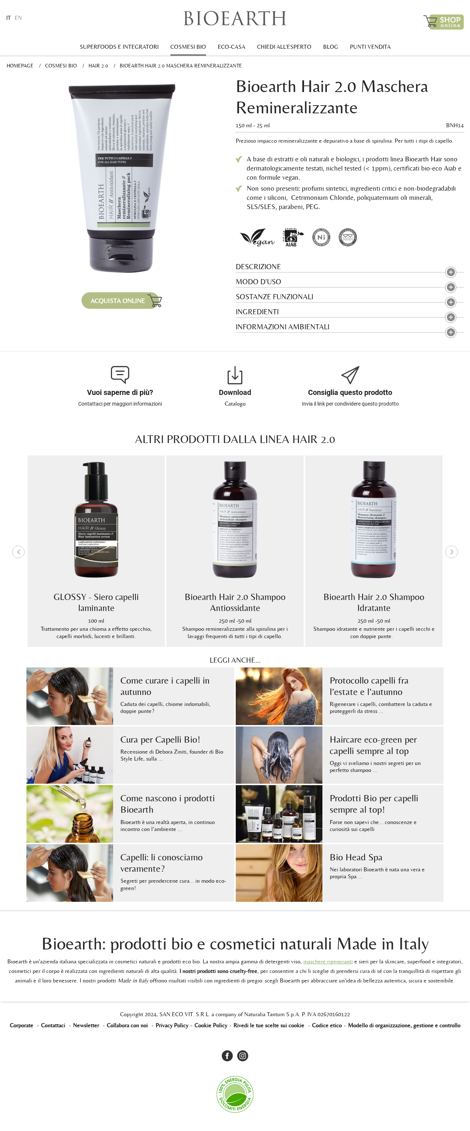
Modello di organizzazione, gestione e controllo (404, 1025)
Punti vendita (370, 46)
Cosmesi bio (188, 46)
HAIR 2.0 (98, 66)
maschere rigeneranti (328, 961)
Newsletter (86, 1025)
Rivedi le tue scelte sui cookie (269, 1025)
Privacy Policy (172, 1025)
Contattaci (53, 1025)
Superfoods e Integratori (119, 46)
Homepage (20, 66)
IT (8, 17)
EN (18, 17)
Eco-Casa (231, 46)
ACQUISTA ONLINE (118, 300)
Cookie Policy (211, 1025)
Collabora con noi (127, 1025)
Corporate (21, 1025)
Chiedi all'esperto (284, 46)
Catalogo (235, 403)
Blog (330, 46)
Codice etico (327, 1025)
